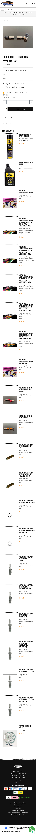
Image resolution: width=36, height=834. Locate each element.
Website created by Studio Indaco (18, 813)
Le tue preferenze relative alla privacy (20, 828)
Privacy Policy (13, 803)
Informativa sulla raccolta (11, 832)
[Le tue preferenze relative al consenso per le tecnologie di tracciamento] (33, 832)
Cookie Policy (22, 803)
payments (7, 124)
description (7, 117)
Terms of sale (18, 807)
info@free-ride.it (20, 778)
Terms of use (18, 805)
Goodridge (7, 65)
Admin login (18, 809)
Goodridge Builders (18, 811)
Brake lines (5, 20)
